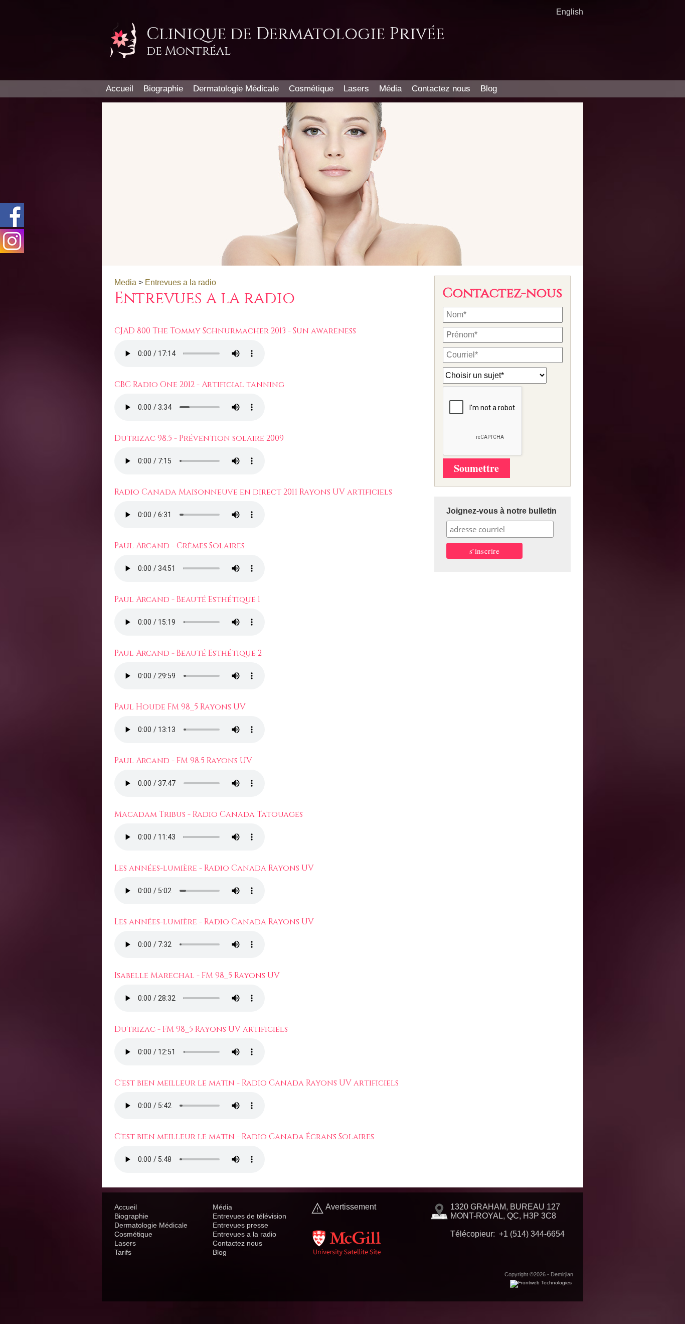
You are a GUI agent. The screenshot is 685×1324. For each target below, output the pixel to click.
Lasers (356, 88)
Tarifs (122, 1252)
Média (390, 88)
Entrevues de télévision (249, 1216)
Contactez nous (441, 88)
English (569, 12)
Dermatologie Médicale (236, 88)
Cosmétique (311, 88)
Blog (488, 88)
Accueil (119, 88)
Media (125, 282)
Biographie (163, 88)
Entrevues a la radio (180, 282)
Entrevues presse (240, 1225)
